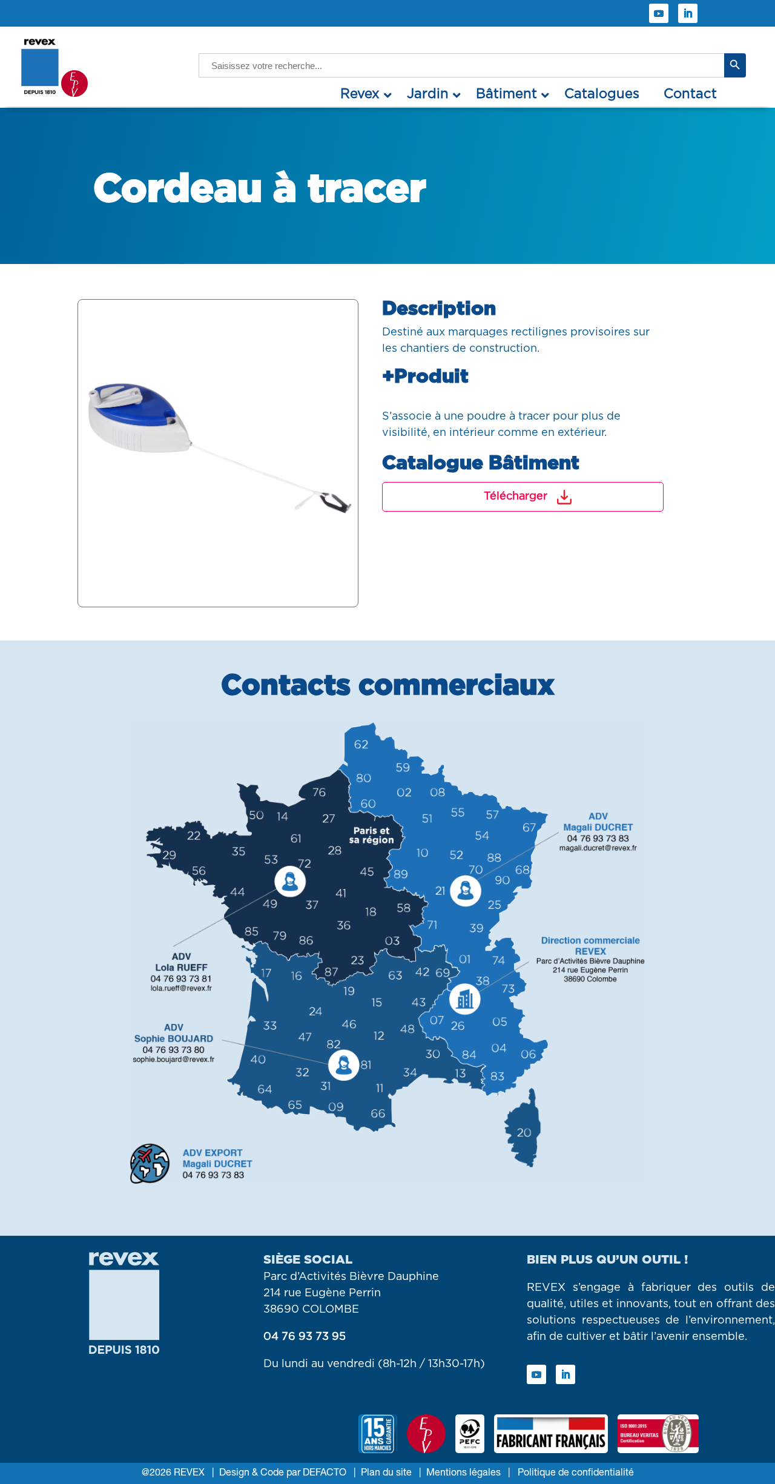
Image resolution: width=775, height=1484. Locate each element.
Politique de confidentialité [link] (574, 1473)
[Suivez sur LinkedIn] (688, 13)
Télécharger (515, 496)
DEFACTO (323, 1473)
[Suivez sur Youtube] (658, 13)
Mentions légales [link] (463, 1473)
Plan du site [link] (386, 1473)
